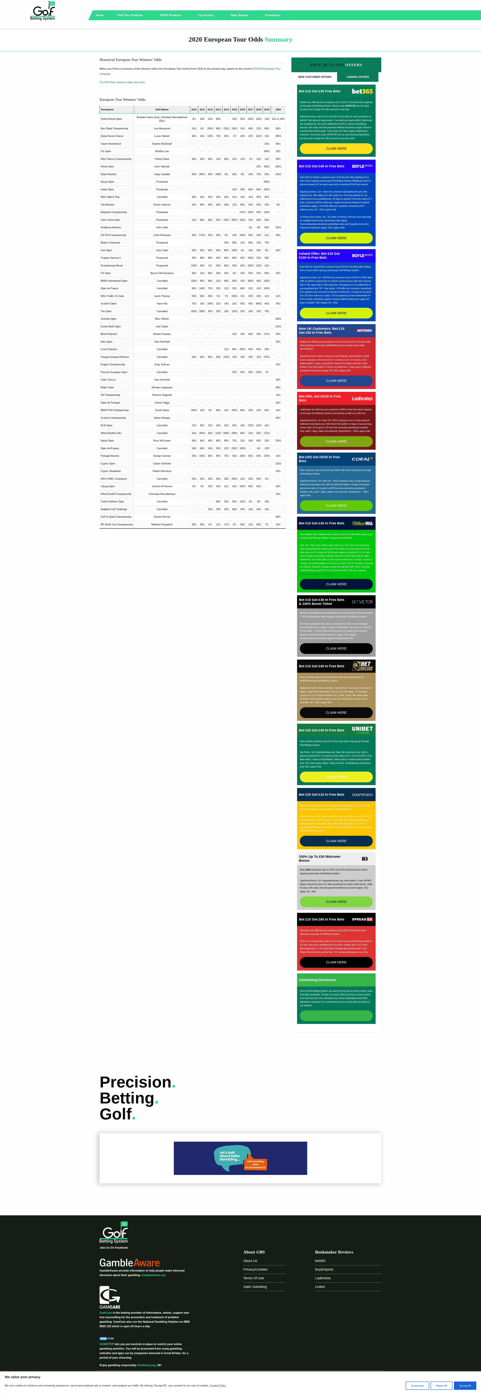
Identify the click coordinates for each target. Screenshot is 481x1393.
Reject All (441, 1385)
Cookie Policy (218, 1385)
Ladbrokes (323, 1278)
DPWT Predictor (171, 15)
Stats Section (240, 15)
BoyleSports (324, 1269)
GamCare (106, 1312)
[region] (240, 1382)
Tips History (206, 15)
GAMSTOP (107, 1344)
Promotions (273, 15)
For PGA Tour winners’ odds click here (122, 82)
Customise (417, 1385)
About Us (250, 1261)
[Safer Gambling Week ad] (240, 1158)
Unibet (320, 1287)
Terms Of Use (253, 1278)
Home (100, 15)
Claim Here (336, 148)
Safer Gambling (255, 1287)
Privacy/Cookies (255, 1269)
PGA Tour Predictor (130, 15)
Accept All (465, 1385)
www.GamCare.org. (323, 574)
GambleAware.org (154, 1275)
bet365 (320, 1261)
